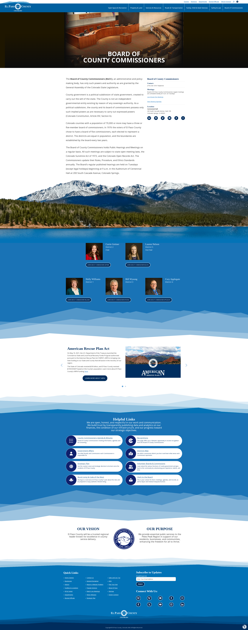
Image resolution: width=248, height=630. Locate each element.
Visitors (67, 584)
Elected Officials (70, 598)
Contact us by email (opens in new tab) (161, 598)
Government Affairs (86, 451)
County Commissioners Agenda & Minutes (95, 438)
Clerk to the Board (145, 477)
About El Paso (113, 588)
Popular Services (92, 588)
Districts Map (143, 451)
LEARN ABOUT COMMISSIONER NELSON (138, 265)
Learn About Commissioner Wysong (118, 300)
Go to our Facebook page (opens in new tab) (138, 605)
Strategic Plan (83, 463)
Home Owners (69, 578)
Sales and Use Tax (114, 578)
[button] (233, 2)
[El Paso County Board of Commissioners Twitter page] (162, 118)
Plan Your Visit (113, 584)
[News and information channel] (149, 118)
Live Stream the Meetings (155, 97)
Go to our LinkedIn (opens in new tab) (182, 605)
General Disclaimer (93, 581)
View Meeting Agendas (154, 101)
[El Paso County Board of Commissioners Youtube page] (169, 118)
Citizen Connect (113, 595)
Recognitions (142, 438)
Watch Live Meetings (93, 591)
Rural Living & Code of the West (91, 477)
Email (141, 576)
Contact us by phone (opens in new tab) (149, 598)
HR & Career (69, 591)
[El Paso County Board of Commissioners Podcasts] (176, 118)
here (86, 371)
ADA (110, 581)
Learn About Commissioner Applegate (158, 300)
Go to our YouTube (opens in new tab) (160, 605)
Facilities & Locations (71, 588)
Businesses (68, 581)
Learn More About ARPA (95, 378)
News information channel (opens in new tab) (139, 598)
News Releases (91, 595)
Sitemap (111, 591)
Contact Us (90, 578)
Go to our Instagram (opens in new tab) (172, 605)
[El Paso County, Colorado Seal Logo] (124, 617)
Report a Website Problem (95, 584)
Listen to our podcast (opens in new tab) (171, 598)
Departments (69, 595)
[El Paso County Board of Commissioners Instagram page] (183, 118)
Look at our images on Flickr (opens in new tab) (183, 598)
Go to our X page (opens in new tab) (149, 605)
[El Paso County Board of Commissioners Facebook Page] (156, 118)
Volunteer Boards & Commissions (151, 463)
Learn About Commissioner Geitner (98, 265)
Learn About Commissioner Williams (79, 300)
